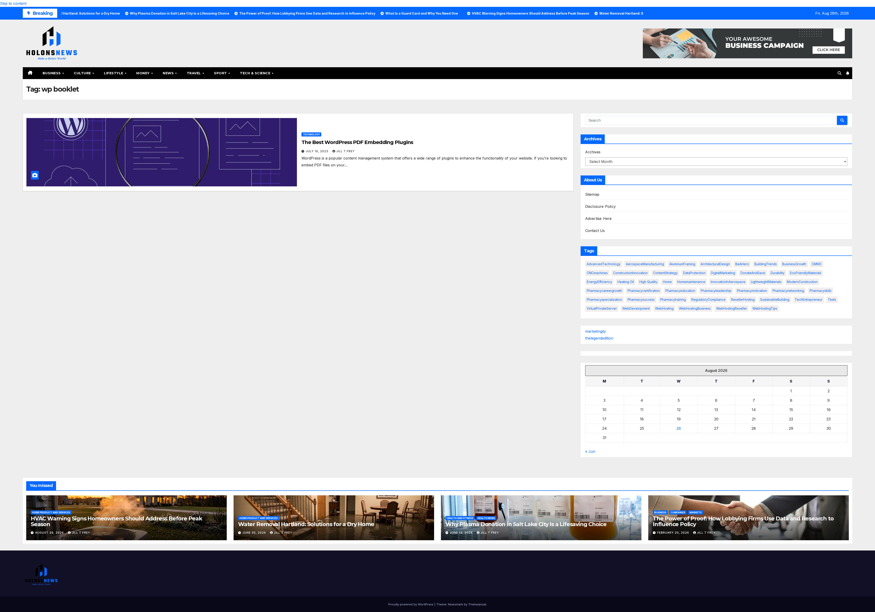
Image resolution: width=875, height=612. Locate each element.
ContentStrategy (665, 273)
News (169, 73)
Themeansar (477, 604)
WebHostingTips (764, 308)
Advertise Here (598, 218)
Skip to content (13, 3)
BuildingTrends (765, 264)
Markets (696, 512)
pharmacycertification (644, 291)
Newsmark (455, 604)
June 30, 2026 (254, 532)
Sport (221, 73)
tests (832, 299)
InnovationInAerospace (728, 282)
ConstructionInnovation (630, 273)
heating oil (626, 282)
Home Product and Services (51, 512)
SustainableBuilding (774, 299)
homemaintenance (691, 282)
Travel (194, 73)
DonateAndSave (753, 273)
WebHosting (664, 308)
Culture (83, 73)
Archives (592, 152)
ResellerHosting (743, 299)
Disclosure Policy (600, 206)
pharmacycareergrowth (604, 291)
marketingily (595, 331)
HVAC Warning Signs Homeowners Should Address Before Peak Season (116, 521)
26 (679, 428)
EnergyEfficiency (599, 282)
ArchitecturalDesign (715, 264)
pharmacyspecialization (604, 299)
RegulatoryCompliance (708, 299)
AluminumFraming (682, 264)
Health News (486, 518)
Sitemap (592, 194)
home (667, 282)
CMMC (817, 264)
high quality (648, 282)
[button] (839, 73)
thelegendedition (599, 338)
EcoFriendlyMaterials (805, 273)
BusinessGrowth (794, 264)
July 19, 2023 (317, 151)
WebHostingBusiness (695, 308)
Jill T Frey (345, 151)
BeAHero (742, 264)
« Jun (590, 451)
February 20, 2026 (673, 532)
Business (52, 73)
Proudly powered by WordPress (411, 604)
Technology (311, 134)
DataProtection (694, 273)
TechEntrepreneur (808, 299)
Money (143, 73)
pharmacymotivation (752, 291)
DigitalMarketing (723, 273)
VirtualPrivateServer (602, 308)
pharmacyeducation (680, 291)
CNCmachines (597, 273)
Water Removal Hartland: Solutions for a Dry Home (306, 524)
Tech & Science (255, 73)
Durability (778, 273)
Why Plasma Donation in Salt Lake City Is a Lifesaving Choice (526, 524)
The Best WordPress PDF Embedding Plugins (357, 142)
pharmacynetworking (788, 291)
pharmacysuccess (641, 299)
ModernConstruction (802, 282)
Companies (678, 512)
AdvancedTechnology (603, 264)
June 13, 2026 (462, 532)
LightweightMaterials (766, 282)
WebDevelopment (636, 308)
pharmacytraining (673, 299)
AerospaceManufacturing (645, 264)
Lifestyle (114, 73)
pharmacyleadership (716, 291)
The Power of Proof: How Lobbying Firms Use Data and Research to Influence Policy (743, 521)
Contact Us (595, 230)
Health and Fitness (460, 518)
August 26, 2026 (50, 532)
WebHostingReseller (731, 308)
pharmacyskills (820, 291)
